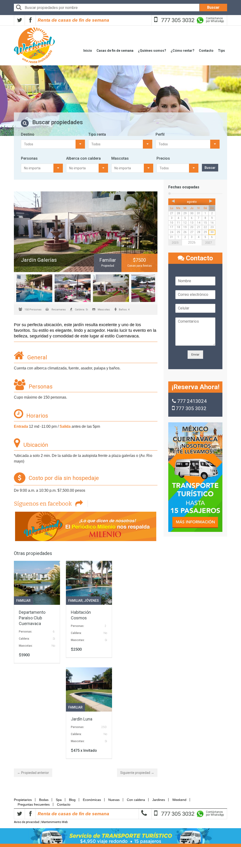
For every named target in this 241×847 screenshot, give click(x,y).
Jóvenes (91, 600)
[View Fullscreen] (85, 231)
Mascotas (120, 158)
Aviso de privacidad (26, 822)
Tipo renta (97, 134)
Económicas (92, 799)
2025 (175, 242)
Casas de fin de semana (114, 50)
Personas (29, 158)
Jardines (158, 799)
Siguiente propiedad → (137, 773)
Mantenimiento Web (54, 822)
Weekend (179, 799)
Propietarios (24, 799)
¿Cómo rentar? (182, 50)
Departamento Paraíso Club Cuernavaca (32, 618)
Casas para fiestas (139, 265)
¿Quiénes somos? (152, 50)
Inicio (87, 50)
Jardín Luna (81, 718)
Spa (59, 799)
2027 (208, 242)
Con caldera (136, 799)
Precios (163, 158)
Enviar (195, 354)
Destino (27, 134)
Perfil (160, 134)
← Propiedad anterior (33, 773)
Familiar (23, 600)
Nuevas (114, 799)
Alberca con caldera (83, 158)
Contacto (206, 50)
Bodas (43, 799)
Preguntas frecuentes (34, 804)
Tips (221, 50)
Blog (72, 799)
